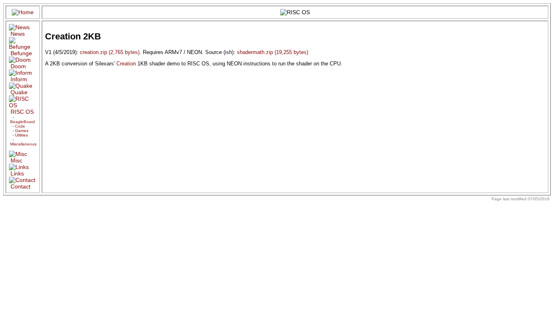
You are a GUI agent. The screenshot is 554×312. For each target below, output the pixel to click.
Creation (126, 64)
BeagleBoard (22, 121)
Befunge (21, 53)
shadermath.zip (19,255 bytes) (272, 52)
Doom (18, 66)
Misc (16, 160)
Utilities (21, 135)
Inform (19, 79)
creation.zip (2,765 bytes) (110, 52)
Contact (20, 186)
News (18, 33)
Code (20, 126)
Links (17, 173)
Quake (19, 92)
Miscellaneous (23, 144)
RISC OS (22, 111)
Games (21, 130)
